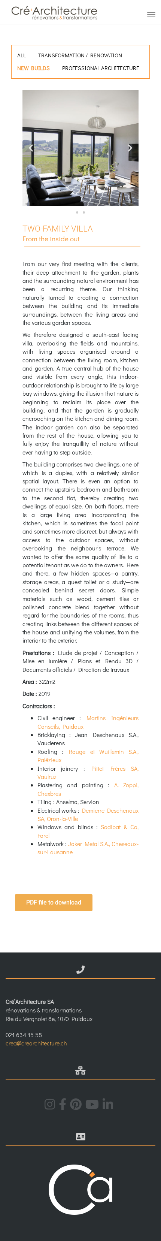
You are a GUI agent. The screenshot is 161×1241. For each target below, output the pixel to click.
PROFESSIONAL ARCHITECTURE (100, 68)
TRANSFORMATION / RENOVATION (80, 55)
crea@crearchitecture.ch (36, 1043)
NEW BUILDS (33, 68)
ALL (21, 55)
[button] (31, 148)
